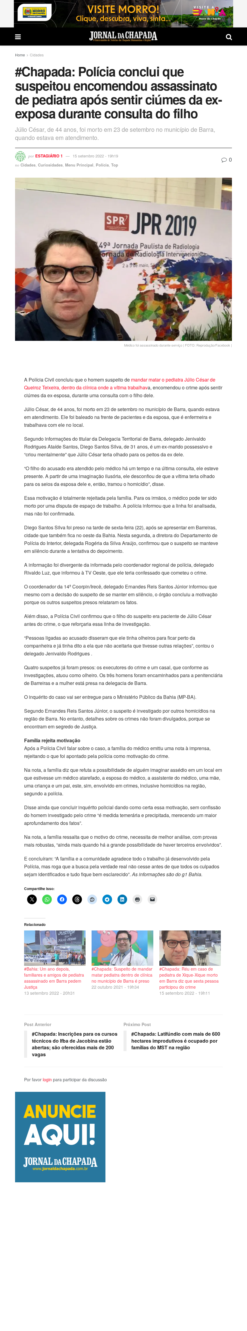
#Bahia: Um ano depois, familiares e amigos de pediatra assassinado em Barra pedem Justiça (54, 978)
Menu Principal (79, 165)
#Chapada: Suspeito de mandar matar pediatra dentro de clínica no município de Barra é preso (122, 975)
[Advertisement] (123, 1256)
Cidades (37, 54)
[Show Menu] (18, 36)
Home (20, 54)
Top (114, 165)
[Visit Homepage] (123, 36)
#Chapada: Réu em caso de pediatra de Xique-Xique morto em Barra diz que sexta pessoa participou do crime (189, 978)
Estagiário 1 (49, 156)
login (47, 1079)
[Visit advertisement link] (123, 13)
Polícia (102, 165)
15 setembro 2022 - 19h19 (95, 156)
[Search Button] (229, 36)
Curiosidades (50, 165)
